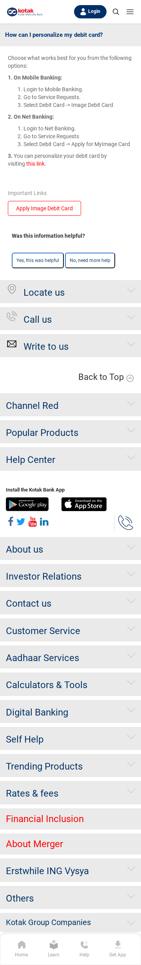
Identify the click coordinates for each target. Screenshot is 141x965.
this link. (36, 164)
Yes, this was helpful (37, 260)
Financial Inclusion (45, 818)
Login (94, 11)
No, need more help (90, 260)
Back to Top (102, 377)
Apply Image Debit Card (44, 208)
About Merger (34, 844)
